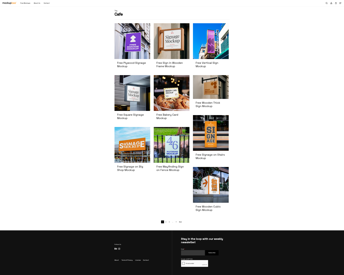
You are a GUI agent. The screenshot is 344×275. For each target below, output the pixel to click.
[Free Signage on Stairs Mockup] (211, 139)
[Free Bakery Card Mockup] (172, 99)
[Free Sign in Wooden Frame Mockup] (172, 47)
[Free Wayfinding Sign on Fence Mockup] (172, 151)
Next (180, 222)
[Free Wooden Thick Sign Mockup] (211, 93)
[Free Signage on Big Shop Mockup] (132, 151)
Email (183, 249)
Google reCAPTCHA (187, 259)
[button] (340, 3)
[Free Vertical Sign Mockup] (211, 47)
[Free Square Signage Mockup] (132, 99)
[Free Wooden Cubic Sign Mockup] (211, 191)
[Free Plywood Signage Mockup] (132, 47)
